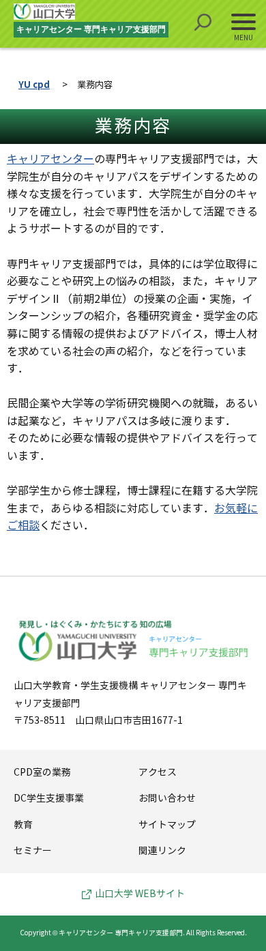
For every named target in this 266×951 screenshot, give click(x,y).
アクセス (157, 772)
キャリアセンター (50, 159)
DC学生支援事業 (49, 798)
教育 (23, 825)
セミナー (33, 851)
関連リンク (162, 851)
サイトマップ (167, 825)
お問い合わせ (167, 798)
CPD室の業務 (42, 772)
